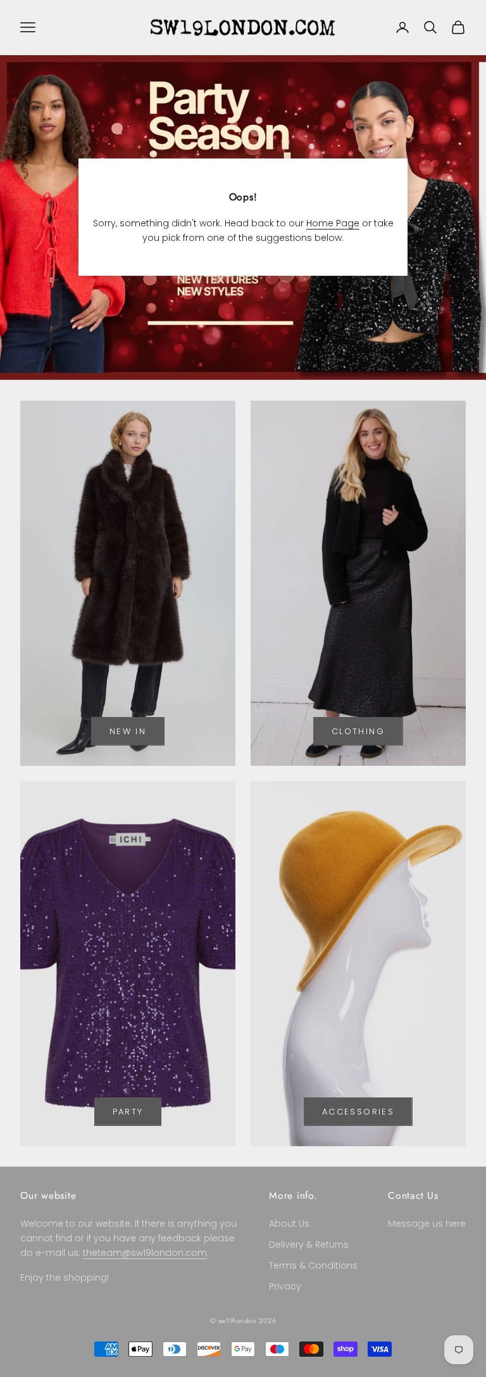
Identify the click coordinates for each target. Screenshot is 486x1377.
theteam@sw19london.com (145, 1252)
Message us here (427, 1223)
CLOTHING (358, 731)
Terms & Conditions (313, 1265)
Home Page (332, 223)
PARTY (128, 1112)
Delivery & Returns (309, 1244)
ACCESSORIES (358, 1112)
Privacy (285, 1286)
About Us (289, 1223)
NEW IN (127, 731)
